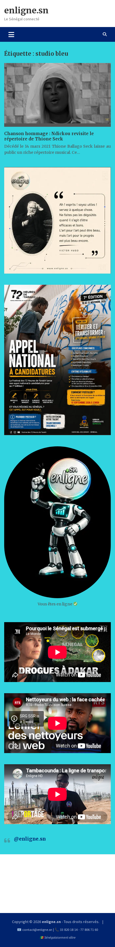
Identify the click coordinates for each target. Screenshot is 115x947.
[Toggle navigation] (11, 34)
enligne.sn (26, 10)
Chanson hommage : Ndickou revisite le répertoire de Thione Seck (49, 136)
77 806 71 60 (89, 929)
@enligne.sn (30, 839)
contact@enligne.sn (37, 929)
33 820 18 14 (69, 929)
